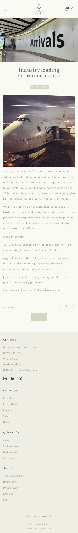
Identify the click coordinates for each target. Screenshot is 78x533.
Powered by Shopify (39, 524)
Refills (6, 422)
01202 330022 (12, 353)
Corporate (8, 458)
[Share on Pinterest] (67, 306)
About (6, 440)
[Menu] (5, 9)
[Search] (73, 9)
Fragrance (8, 410)
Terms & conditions (13, 476)
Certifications (10, 446)
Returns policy (11, 482)
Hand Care (9, 398)
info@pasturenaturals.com (19, 347)
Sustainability (10, 452)
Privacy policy (10, 488)
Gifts (5, 416)
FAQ (5, 500)
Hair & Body (10, 404)
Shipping (8, 494)
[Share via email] (73, 306)
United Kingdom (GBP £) (37, 516)
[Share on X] (61, 306)
